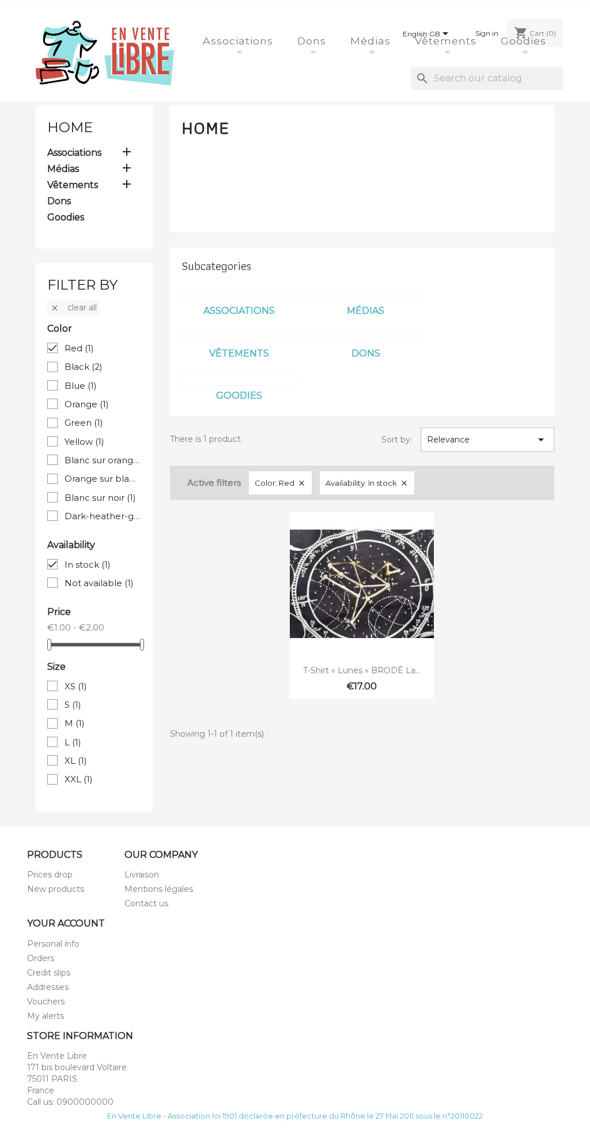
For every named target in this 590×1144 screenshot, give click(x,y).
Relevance (487, 440)
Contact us (146, 903)
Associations (240, 41)
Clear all (73, 307)
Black (84, 366)
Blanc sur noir (100, 497)
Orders (40, 958)
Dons (313, 41)
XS (76, 686)
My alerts (45, 1016)
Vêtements (447, 41)
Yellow (84, 441)
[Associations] (239, 295)
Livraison (141, 874)
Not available (99, 582)
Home (70, 127)
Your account (66, 923)
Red (79, 348)
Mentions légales (158, 889)
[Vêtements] (239, 338)
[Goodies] (239, 380)
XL (76, 760)
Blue (81, 385)
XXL (79, 779)
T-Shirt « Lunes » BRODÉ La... (362, 670)
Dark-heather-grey (103, 516)
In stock (88, 564)
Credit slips (48, 972)
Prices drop (50, 874)
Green (84, 422)
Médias (372, 41)
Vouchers (46, 1001)
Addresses (48, 987)
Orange (87, 404)
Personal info (53, 944)
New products (55, 889)
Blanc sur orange (103, 460)
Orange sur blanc (103, 478)
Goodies (525, 41)
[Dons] (365, 338)
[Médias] (365, 295)
